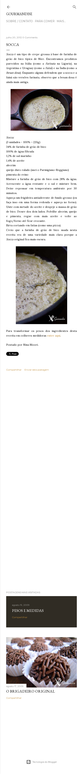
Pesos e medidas (28, 610)
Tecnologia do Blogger (44, 761)
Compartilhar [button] (14, 369)
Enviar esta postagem (37, 369)
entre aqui (53, 335)
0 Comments (29, 37)
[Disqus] (41, 430)
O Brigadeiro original (30, 691)
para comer (45, 21)
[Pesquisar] (74, 6)
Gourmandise (19, 14)
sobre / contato (19, 21)
